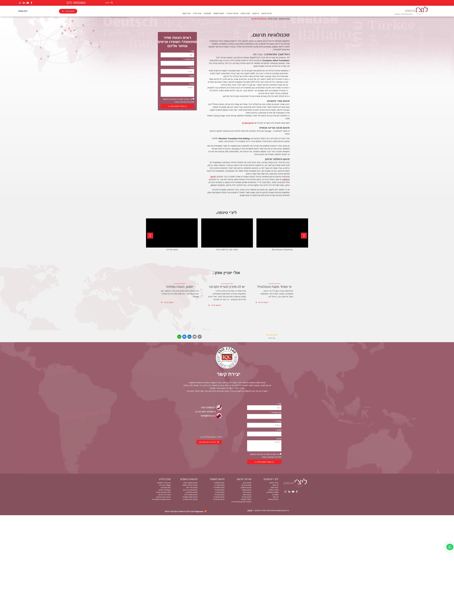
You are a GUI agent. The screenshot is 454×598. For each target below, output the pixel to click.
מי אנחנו (255, 13)
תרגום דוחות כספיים (190, 499)
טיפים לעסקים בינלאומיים (161, 499)
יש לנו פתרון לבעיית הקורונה (227, 287)
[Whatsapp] (20, 3)
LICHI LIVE (245, 13)
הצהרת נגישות (273, 499)
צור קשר (275, 497)
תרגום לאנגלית (219, 483)
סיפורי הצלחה (273, 490)
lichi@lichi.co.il (208, 415)
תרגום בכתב (247, 483)
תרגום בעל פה (246, 485)
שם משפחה (189, 59)
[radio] (267, 335)
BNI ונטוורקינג (166, 487)
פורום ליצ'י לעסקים (164, 483)
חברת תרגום (267, 13)
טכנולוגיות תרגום (165, 490)
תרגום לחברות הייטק (190, 490)
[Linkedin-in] (24, 3)
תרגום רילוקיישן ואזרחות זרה (241, 502)
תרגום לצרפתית (219, 499)
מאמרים (275, 495)
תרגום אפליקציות (191, 492)
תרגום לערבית (220, 495)
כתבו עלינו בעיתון (164, 495)
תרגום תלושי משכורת (190, 497)
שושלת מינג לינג (165, 485)
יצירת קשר (186, 13)
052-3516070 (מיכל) (205, 411)
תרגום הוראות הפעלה (190, 485)
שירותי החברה (232, 13)
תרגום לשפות (218, 13)
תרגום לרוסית (220, 490)
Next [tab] (150, 236)
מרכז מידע (197, 13)
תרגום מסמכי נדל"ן (191, 495)
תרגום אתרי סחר (192, 487)
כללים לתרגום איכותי (163, 492)
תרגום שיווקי (247, 495)
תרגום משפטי (246, 490)
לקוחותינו (207, 13)
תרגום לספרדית (219, 487)
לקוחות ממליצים (272, 492)
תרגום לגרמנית (219, 497)
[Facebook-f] (31, 3)
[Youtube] (28, 3)
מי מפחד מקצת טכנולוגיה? (274, 287)
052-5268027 (208, 407)
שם (192, 51)
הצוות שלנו (274, 487)
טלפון (191, 75)
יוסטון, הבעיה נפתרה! (179, 287)
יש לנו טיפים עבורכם (163, 497)
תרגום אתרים (247, 123)
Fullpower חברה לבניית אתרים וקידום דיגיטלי (184, 511)
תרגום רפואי (247, 492)
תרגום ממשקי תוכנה (190, 483)
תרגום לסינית (220, 492)
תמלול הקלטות (246, 499)
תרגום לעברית (220, 485)
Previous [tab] (304, 236)
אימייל (191, 67)
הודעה (191, 84)
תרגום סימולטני (245, 487)
